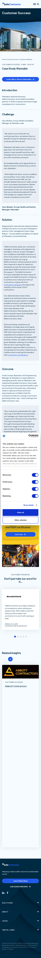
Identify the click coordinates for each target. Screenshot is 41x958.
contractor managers (13, 285)
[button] (15, 636)
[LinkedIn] (3, 892)
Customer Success (11, 65)
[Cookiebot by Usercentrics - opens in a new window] (28, 435)
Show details (28, 505)
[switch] (35, 482)
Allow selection (20, 520)
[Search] (38, 4)
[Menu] (34, 4)
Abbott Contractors (16, 686)
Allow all (20, 512)
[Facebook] (7, 892)
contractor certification (18, 355)
